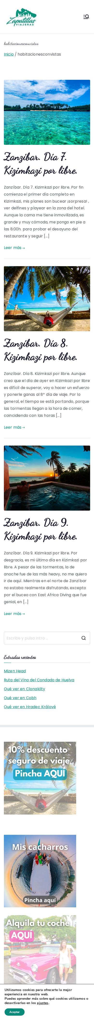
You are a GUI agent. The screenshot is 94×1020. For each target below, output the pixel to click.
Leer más (12, 247)
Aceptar (14, 1012)
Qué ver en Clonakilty (24, 689)
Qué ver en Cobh (20, 698)
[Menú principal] (86, 16)
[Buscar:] (47, 638)
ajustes (42, 1003)
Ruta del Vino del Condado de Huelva (39, 680)
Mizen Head (15, 671)
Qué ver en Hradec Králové (30, 707)
